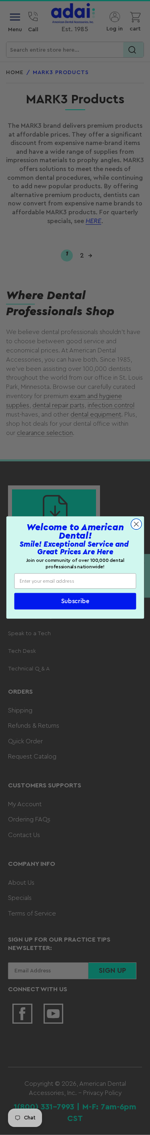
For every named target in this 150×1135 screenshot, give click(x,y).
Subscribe (75, 601)
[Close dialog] (136, 524)
